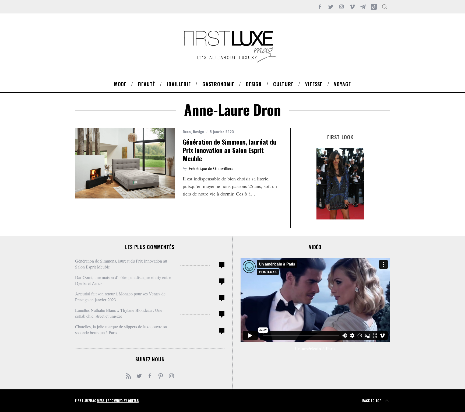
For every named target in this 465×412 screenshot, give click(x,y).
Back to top (371, 400)
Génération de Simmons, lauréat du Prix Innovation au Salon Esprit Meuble (229, 150)
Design (198, 131)
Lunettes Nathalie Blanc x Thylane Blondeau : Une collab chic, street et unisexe (118, 313)
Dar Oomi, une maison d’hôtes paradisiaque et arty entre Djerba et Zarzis (123, 280)
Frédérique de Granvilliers (211, 168)
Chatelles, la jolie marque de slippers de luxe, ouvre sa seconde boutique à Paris (121, 329)
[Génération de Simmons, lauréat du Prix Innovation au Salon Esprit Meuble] (125, 163)
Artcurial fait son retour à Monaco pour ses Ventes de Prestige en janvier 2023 (120, 296)
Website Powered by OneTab (118, 400)
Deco (187, 131)
